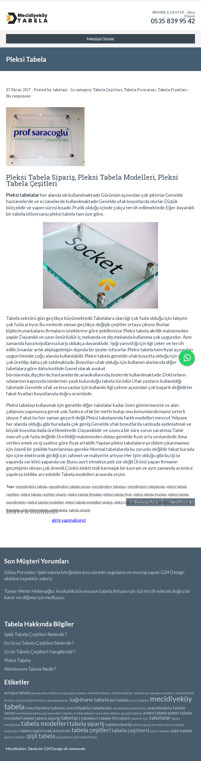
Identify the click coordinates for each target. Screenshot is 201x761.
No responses (18, 96)
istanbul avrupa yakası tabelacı (154, 693)
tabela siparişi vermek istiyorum (154, 724)
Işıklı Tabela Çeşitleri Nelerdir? (35, 634)
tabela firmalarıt (114, 717)
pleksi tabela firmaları (85, 494)
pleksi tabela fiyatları (150, 494)
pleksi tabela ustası (162, 502)
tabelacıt (89, 717)
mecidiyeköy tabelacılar (146, 486)
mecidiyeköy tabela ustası (70, 486)
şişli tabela (41, 736)
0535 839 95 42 (173, 21)
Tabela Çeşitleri (107, 89)
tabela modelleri (45, 723)
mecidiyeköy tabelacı (109, 486)
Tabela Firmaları (140, 89)
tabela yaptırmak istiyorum (45, 730)
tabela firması (140, 718)
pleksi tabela (155, 712)
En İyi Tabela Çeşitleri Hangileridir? (39, 651)
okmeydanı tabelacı (60, 713)
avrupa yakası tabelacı (73, 693)
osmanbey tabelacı (108, 713)
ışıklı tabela (181, 730)
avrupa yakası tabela (44, 693)
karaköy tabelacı (58, 700)
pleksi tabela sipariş (130, 502)
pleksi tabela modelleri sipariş (89, 502)
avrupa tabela (17, 692)
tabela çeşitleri (91, 729)
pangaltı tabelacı (132, 713)
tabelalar (160, 717)
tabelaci (60, 89)
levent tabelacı (139, 700)
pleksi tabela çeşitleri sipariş (43, 494)
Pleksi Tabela (17, 660)
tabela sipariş (87, 723)
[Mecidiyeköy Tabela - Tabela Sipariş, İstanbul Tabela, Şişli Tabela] (27, 16)
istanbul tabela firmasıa (31, 700)
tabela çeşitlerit (130, 730)
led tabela (119, 699)
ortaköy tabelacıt (84, 713)
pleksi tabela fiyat (117, 494)
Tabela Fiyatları (173, 89)
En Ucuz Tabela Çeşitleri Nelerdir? (39, 643)
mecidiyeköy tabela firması (130, 708)
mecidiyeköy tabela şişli (31, 713)
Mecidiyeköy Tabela (22, 748)
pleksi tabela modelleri (45, 502)
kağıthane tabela (89, 699)
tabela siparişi (118, 724)
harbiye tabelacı (122, 693)
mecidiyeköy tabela (31, 486)
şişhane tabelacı (15, 737)
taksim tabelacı (160, 731)
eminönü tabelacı (99, 693)
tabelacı (70, 717)
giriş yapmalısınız (69, 520)
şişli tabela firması (85, 737)
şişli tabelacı (64, 737)
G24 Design (53, 748)
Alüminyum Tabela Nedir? (30, 669)
